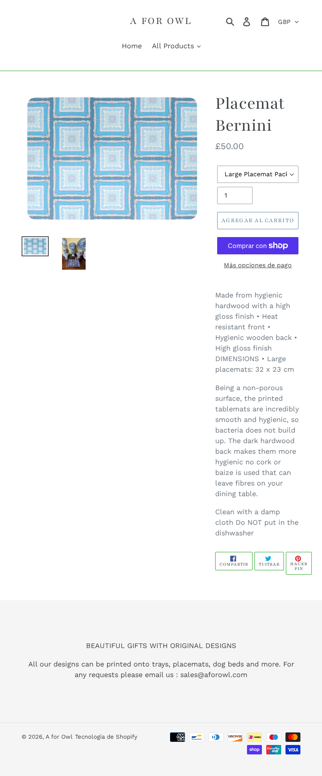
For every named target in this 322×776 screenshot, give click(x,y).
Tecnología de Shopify (106, 736)
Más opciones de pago (258, 265)
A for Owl (161, 21)
